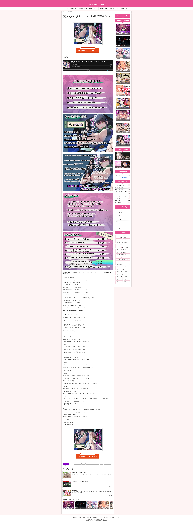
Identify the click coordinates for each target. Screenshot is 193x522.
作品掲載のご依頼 (89, 517)
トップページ (75, 517)
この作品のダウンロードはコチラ (87, 49)
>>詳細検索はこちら (126, 177)
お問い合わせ (95, 517)
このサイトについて (82, 517)
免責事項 (113, 517)
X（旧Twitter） (100, 517)
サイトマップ (118, 517)
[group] (68, 505)
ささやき (65, 465)
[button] (111, 505)
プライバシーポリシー (107, 517)
